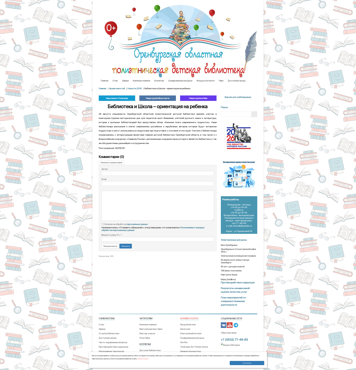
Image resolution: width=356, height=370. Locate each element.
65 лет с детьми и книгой (232, 266)
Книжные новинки (141, 80)
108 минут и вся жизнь (231, 270)
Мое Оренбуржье (229, 245)
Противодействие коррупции (113, 346)
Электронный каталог (191, 333)
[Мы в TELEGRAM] (236, 325)
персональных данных (137, 224)
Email (104, 179)
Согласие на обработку (125, 224)
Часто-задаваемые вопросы (113, 342)
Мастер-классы (147, 333)
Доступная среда (236, 80)
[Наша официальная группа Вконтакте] (223, 325)
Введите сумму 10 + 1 (112, 235)
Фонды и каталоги (205, 80)
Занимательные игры (190, 351)
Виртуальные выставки (150, 329)
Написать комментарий (111, 162)
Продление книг (188, 324)
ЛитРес (184, 342)
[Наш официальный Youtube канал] (230, 325)
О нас (115, 80)
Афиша (125, 80)
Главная (104, 80)
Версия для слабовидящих (237, 97)
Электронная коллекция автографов (238, 256)
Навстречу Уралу (229, 274)
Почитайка (144, 338)
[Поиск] (254, 114)
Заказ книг (185, 329)
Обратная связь (229, 332)
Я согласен (247, 363)
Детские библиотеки (150, 350)
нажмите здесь (143, 359)
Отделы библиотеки (109, 333)
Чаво (221, 80)
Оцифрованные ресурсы (180, 80)
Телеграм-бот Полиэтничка (194, 346)
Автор (105, 169)
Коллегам (159, 80)
